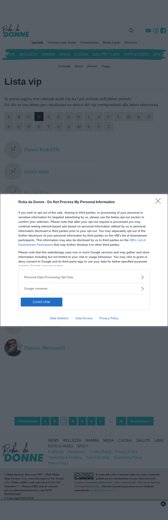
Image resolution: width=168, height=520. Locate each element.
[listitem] (84, 277)
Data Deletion (59, 318)
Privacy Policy (108, 318)
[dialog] (84, 260)
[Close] (159, 202)
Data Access (84, 318)
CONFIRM (41, 302)
